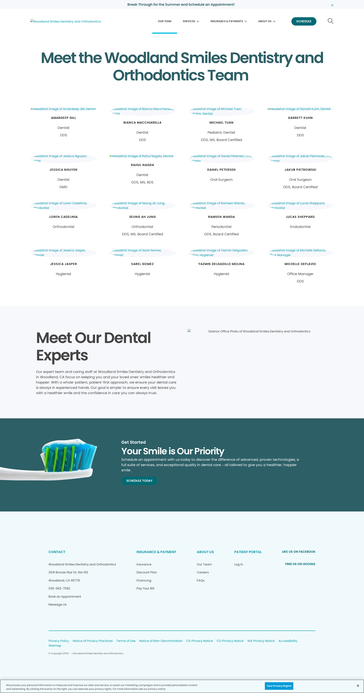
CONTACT (57, 552)
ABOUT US (264, 21)
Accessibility (287, 641)
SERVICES (189, 21)
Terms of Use (126, 641)
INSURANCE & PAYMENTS (226, 21)
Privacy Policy (59, 641)
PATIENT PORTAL (248, 552)
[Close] (358, 685)
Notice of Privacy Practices (93, 641)
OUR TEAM (164, 21)
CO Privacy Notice (230, 641)
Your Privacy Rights (279, 686)
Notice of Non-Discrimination (161, 641)
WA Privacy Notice (261, 641)
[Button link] (331, 21)
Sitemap (55, 646)
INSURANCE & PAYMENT (156, 552)
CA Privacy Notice (199, 641)
